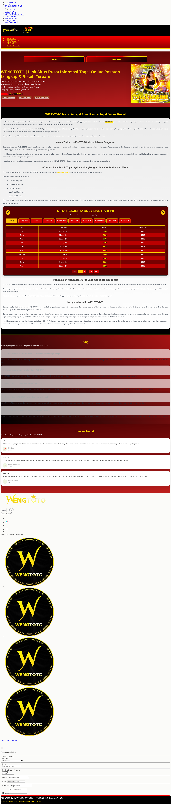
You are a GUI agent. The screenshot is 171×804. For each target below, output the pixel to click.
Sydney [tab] (11, 220)
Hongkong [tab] (24, 220)
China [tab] (36, 220)
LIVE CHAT (5, 740)
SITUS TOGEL (10, 20)
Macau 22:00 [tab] (112, 220)
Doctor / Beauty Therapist (11, 770)
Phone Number (7, 785)
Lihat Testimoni (15, 94)
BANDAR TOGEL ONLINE (14, 6)
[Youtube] (7, 529)
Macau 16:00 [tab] (87, 220)
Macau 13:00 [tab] (74, 220)
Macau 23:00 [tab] (125, 220)
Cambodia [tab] (49, 220)
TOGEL (7, 4)
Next (96, 271)
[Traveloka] (29, 636)
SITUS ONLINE (10, 17)
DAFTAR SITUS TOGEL (8, 98)
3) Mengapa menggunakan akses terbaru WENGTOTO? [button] (23, 383)
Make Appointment (11, 22)
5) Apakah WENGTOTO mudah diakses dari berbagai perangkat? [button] (27, 410)
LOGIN (28, 30)
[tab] (85, 353)
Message (5, 793)
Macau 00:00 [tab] (61, 220)
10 (91, 271)
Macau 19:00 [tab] (99, 220)
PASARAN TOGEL (13, 46)
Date (4, 764)
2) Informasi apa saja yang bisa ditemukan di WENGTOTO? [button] (25, 370)
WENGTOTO (11, 38)
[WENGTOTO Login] (29, 586)
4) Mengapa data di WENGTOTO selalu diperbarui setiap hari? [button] (26, 397)
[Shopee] (29, 686)
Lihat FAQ (4, 94)
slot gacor (12, 11)
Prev (74, 271)
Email (4, 781)
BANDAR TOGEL (11, 18)
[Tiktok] (7, 522)
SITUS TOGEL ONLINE (25, 98)
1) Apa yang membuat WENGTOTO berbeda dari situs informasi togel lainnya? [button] (32, 354)
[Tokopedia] (29, 736)
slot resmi (12, 9)
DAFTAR (29, 28)
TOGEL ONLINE (10, 2)
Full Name (6, 777)
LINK (27, 32)
